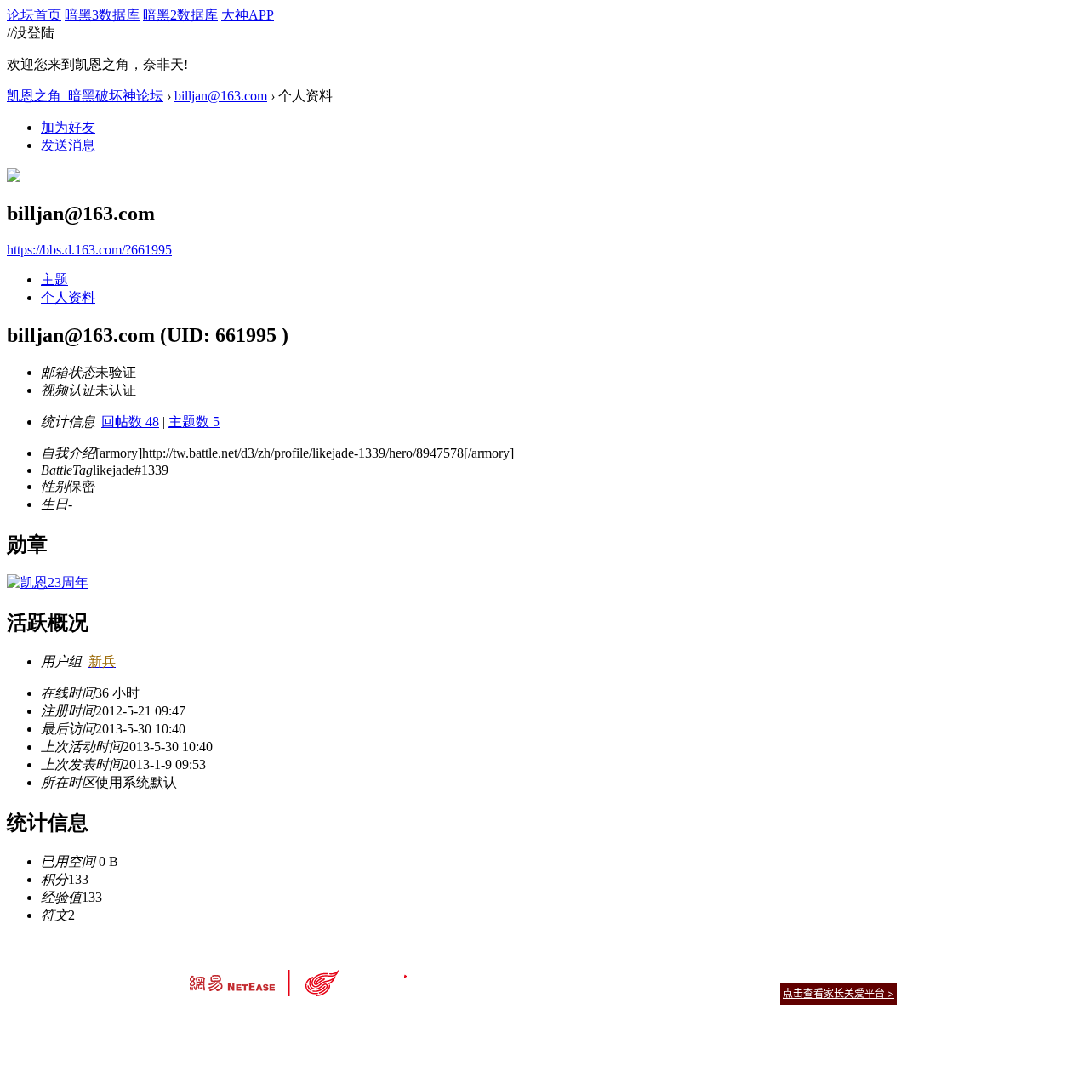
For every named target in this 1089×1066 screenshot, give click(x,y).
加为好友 (68, 127)
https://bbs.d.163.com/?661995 (89, 249)
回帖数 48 (130, 421)
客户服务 (519, 972)
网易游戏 (774, 972)
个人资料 (68, 297)
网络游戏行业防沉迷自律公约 (665, 992)
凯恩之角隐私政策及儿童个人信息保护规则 (648, 972)
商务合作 (825, 972)
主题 (54, 279)
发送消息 (68, 145)
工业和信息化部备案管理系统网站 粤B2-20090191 (426, 1023)
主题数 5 (194, 421)
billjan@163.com (220, 95)
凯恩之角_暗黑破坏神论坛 (85, 95)
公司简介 (468, 972)
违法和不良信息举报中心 (246, 1023)
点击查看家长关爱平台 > (838, 993)
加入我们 (876, 972)
